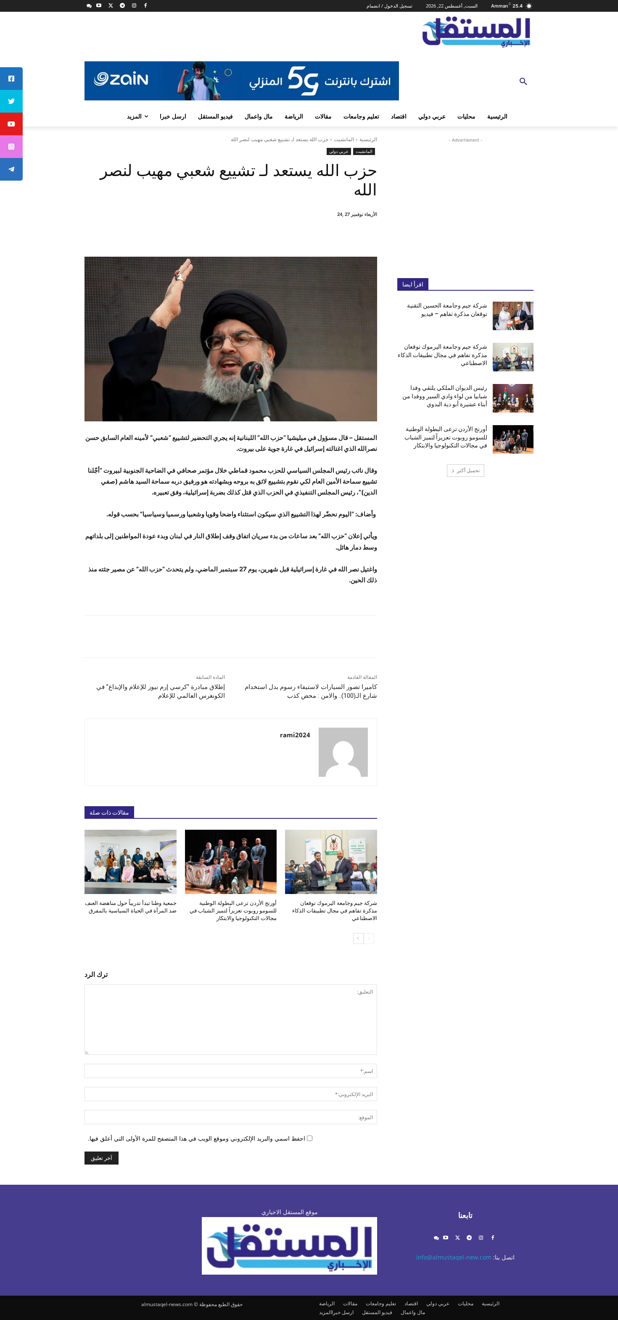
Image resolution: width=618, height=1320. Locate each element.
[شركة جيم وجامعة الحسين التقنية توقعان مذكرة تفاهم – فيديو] (513, 316)
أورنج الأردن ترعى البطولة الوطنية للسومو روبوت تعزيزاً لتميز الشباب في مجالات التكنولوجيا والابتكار (233, 910)
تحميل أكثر (468, 470)
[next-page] (358, 938)
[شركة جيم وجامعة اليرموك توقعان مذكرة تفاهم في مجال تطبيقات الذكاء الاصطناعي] (331, 862)
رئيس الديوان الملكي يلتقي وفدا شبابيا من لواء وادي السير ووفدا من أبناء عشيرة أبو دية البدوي (444, 396)
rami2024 (295, 735)
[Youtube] (99, 6)
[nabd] (89, 6)
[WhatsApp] (263, 235)
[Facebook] (146, 6)
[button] (523, 82)
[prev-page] (369, 938)
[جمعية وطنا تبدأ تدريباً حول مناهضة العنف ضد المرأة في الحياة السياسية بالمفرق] (131, 862)
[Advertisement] (465, 201)
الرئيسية (368, 139)
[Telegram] (122, 6)
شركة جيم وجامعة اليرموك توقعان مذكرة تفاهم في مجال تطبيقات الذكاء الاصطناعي (334, 910)
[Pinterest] (283, 235)
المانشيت (344, 139)
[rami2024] (343, 752)
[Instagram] (134, 6)
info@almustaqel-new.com (453, 1257)
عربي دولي (339, 151)
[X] (111, 6)
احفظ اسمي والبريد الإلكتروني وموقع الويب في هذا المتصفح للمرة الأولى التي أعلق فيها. (196, 1138)
